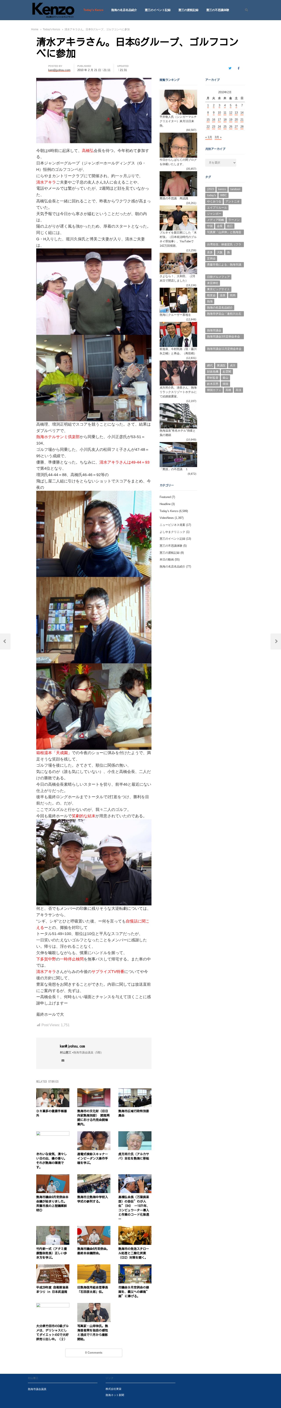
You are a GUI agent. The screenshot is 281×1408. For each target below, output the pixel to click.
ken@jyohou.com (72, 1046)
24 (219, 126)
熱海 (210, 301)
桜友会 (211, 295)
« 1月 (208, 137)
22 (208, 126)
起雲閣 (227, 371)
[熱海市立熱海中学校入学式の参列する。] (93, 1176)
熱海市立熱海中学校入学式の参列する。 (92, 1199)
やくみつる (214, 201)
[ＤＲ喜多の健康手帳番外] (52, 1090)
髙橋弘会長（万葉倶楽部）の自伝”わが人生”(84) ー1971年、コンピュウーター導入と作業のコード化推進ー (134, 1208)
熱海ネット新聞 (115, 1395)
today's (211, 195)
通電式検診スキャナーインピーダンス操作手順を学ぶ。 (92, 1158)
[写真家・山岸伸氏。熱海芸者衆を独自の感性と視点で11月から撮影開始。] (93, 1305)
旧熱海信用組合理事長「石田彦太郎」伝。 (92, 1289)
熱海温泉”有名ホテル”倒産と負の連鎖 (178, 433)
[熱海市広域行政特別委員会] (134, 1090)
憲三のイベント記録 (158, 10)
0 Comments (93, 1352)
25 (225, 126)
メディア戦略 (215, 219)
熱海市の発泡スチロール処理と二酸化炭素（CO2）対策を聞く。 (133, 1253)
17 (219, 119)
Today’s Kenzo (93, 10)
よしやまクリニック (172, 532)
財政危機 (212, 371)
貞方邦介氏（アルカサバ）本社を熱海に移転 (133, 1156)
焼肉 (233, 295)
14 (241, 112)
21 (241, 119)
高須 (238, 390)
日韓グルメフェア (218, 276)
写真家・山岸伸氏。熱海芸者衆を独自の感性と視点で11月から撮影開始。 (92, 1332)
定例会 (211, 258)
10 (219, 112)
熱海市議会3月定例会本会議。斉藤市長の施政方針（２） (223, 337)
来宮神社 (212, 283)
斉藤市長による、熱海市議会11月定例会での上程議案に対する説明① (224, 265)
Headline (165, 504)
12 (230, 112)
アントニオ (232, 201)
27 (236, 126)
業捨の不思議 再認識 (174, 198)
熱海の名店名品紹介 (124, 10)
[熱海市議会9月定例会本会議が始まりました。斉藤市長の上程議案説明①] (52, 1176)
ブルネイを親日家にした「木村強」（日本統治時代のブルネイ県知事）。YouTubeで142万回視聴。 (178, 239)
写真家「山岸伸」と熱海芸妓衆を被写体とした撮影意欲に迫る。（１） (224, 232)
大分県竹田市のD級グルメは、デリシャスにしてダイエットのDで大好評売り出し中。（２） (52, 1332)
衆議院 (221, 365)
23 (213, 126)
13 (236, 112)
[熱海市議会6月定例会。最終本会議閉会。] (93, 1228)
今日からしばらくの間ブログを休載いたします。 (178, 162)
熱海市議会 (214, 330)
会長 (220, 226)
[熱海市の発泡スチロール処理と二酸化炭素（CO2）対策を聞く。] (134, 1228)
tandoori (235, 189)
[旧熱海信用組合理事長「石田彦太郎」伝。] (93, 1267)
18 (225, 119)
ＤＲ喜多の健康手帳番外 (51, 1113)
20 (236, 119)
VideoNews (167, 517)
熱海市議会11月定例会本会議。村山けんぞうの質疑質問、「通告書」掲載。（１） (224, 349)
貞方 (233, 365)
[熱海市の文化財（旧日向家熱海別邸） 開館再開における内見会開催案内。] (93, 1090)
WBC (223, 195)
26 (230, 126)
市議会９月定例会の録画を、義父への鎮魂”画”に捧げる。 (133, 1292)
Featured (165, 497)
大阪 (220, 252)
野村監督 (212, 377)
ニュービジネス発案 (172, 524)
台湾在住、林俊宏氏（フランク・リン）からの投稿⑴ (224, 245)
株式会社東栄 (113, 1388)
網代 (210, 365)
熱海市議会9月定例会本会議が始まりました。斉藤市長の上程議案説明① (52, 1204)
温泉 (222, 295)
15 (208, 119)
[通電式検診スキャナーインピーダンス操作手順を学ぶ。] (93, 1133)
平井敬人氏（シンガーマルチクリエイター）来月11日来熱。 (178, 121)
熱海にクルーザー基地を (175, 314)
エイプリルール (217, 207)
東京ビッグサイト (218, 289)
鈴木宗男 (212, 383)
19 (230, 119)
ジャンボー (214, 213)
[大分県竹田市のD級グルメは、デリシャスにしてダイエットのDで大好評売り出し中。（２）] (52, 1305)
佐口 (230, 226)
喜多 (210, 252)
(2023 (210, 189)
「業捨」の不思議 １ (174, 469)
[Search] (245, 10)
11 (224, 112)
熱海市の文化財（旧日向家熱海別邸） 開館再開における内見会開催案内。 (93, 1118)
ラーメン (234, 219)
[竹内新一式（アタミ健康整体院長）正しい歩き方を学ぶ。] (52, 1228)
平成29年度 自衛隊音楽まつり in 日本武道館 (52, 1289)
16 (213, 119)
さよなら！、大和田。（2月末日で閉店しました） (177, 278)
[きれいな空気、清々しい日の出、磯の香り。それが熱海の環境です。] (52, 1133)
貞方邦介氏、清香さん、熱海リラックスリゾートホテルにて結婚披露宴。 (178, 392)
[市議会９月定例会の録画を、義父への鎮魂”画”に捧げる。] (134, 1267)
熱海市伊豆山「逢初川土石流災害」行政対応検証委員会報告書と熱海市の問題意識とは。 (224, 314)
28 (241, 126)
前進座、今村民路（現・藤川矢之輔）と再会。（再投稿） (178, 351)
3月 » (218, 137)
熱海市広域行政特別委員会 (133, 1113)
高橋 (228, 390)
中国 (210, 226)
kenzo (222, 189)
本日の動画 (167, 559)
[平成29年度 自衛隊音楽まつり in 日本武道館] (52, 1267)
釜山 (225, 377)
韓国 (225, 383)
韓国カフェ (214, 390)
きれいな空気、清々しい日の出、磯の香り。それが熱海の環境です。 (51, 1161)
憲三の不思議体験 (217, 10)
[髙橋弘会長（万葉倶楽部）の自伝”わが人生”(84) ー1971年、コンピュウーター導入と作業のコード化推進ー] (134, 1176)
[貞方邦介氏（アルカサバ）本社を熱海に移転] (134, 1133)
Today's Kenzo (169, 511)
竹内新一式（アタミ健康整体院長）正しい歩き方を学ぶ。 (51, 1253)
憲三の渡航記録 (188, 10)
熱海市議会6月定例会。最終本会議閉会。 (93, 1251)
